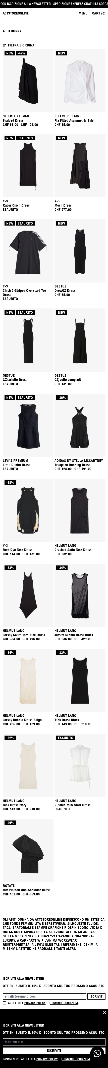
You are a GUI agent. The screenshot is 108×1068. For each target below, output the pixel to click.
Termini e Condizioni (76, 1059)
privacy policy (35, 1003)
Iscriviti (96, 996)
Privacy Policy (47, 1059)
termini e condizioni (64, 1003)
